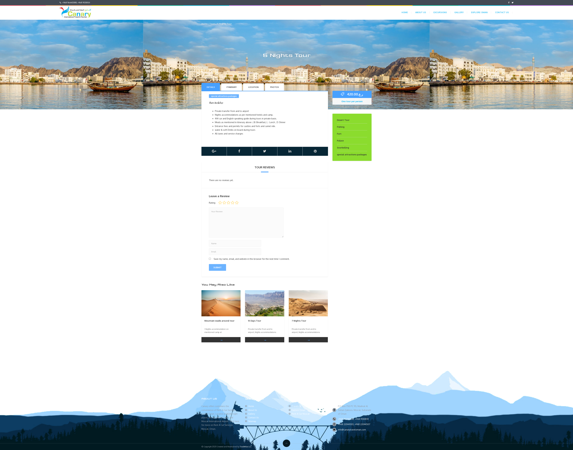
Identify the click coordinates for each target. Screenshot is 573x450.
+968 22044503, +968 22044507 (354, 424)
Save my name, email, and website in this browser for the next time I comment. (252, 259)
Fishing (340, 127)
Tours (212, 24)
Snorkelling (343, 147)
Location (253, 87)
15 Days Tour (254, 320)
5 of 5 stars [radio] (237, 202)
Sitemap (252, 421)
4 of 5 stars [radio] (232, 202)
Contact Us (502, 12)
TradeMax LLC (246, 447)
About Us (420, 12)
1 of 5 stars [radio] (220, 202)
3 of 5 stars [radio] (228, 202)
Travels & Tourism (300, 406)
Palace (340, 140)
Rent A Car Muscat (301, 414)
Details (211, 87)
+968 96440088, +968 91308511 (353, 419)
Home (405, 12)
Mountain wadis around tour (219, 320)
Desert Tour (343, 120)
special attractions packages (224, 96)
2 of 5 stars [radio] (224, 202)
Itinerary (231, 87)
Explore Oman (479, 12)
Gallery (459, 12)
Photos (274, 87)
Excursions (440, 12)
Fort (339, 133)
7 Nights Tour (299, 320)
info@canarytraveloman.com (352, 429)
